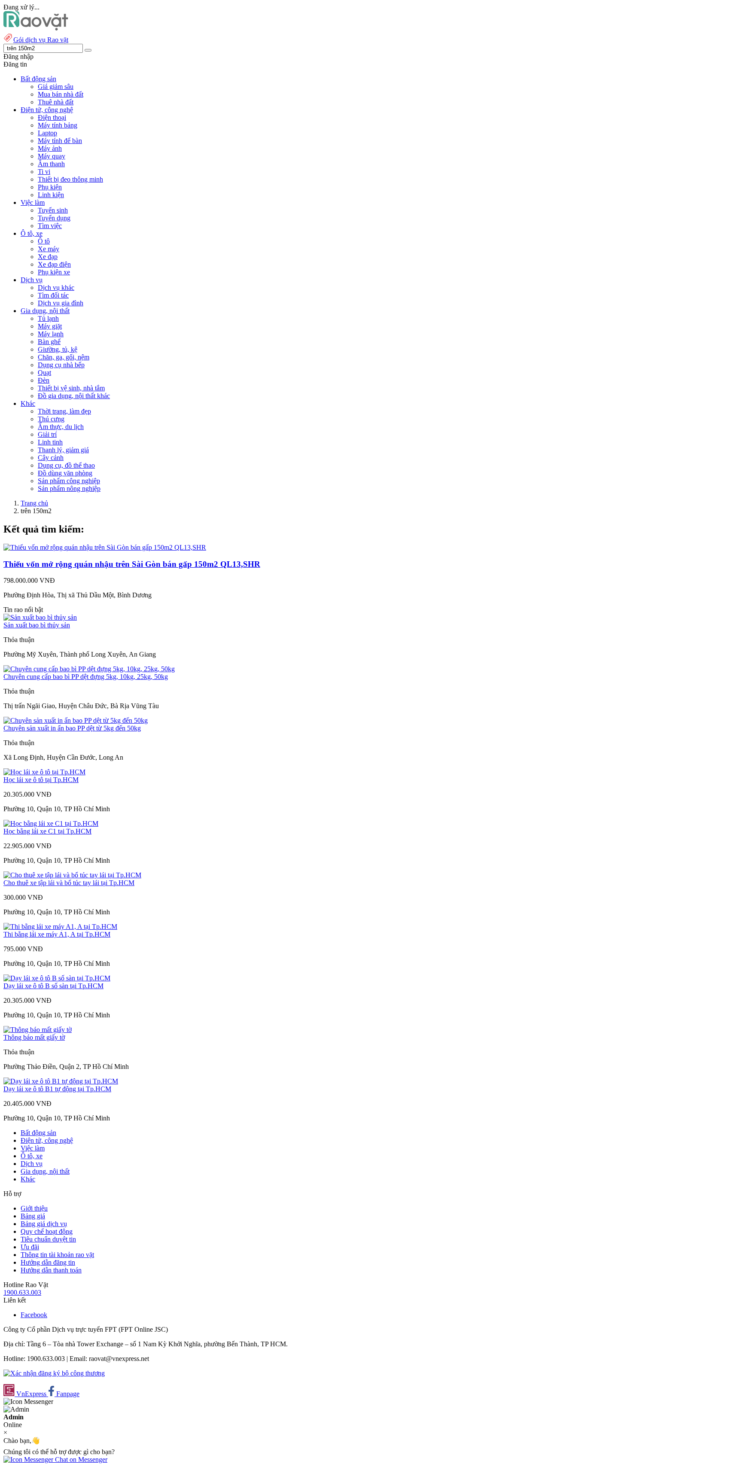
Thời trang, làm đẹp (64, 411)
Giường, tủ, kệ (57, 349)
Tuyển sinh (53, 210)
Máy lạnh (51, 334)
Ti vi (44, 171)
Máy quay (51, 156)
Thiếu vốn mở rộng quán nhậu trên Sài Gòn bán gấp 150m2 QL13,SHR (131, 564)
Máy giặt (50, 326)
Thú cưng (51, 419)
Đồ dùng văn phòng (65, 473)
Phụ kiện (50, 187)
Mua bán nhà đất (60, 94)
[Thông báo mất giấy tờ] (37, 1029)
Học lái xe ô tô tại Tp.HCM (41, 779)
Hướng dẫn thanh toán (51, 1270)
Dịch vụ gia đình (60, 303)
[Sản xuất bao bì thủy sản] (40, 617)
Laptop (47, 133)
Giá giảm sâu (55, 86)
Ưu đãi (30, 1247)
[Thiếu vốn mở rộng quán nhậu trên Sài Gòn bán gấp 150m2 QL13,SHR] (104, 547)
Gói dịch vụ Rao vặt (40, 39)
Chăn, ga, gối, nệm (63, 357)
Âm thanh (51, 163)
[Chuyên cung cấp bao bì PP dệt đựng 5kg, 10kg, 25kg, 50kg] (89, 669)
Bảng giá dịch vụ (44, 1223)
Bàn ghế (49, 341)
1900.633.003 (22, 1292)
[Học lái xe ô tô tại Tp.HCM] (44, 772)
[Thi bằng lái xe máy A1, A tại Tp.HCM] (60, 926)
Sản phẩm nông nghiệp (69, 488)
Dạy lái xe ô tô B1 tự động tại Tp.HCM (57, 1089)
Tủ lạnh (48, 318)
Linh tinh (50, 442)
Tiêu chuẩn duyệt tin (48, 1239)
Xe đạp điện (54, 264)
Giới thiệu (34, 1208)
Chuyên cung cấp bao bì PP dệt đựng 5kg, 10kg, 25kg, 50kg (85, 676)
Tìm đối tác (53, 295)
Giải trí (47, 434)
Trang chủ (34, 503)
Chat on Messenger (80, 1459)
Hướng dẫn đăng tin (48, 1262)
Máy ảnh (50, 148)
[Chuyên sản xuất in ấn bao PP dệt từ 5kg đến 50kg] (75, 720)
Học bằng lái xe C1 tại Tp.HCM (47, 831)
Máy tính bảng (57, 125)
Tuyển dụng (54, 218)
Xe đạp (48, 256)
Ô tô (44, 241)
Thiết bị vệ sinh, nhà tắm (71, 388)
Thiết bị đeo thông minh (70, 179)
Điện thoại (52, 117)
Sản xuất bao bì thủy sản (36, 625)
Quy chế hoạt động (47, 1231)
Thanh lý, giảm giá (63, 449)
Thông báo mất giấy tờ (34, 1037)
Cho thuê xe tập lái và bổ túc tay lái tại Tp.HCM (68, 882)
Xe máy (48, 249)
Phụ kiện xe (54, 272)
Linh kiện (51, 194)
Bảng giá (33, 1216)
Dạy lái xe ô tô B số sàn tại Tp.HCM (53, 985)
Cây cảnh (51, 457)
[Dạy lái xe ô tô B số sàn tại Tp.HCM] (56, 978)
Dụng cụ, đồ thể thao (66, 465)
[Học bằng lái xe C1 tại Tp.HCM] (50, 823)
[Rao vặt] (35, 28)
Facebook (34, 1314)
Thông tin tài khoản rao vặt (57, 1254)
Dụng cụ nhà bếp (61, 364)
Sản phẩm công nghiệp (69, 480)
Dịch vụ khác (56, 287)
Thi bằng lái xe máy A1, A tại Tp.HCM (56, 934)
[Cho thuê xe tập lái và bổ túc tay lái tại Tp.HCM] (72, 875)
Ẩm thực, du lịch (61, 426)
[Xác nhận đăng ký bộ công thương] (54, 1373)
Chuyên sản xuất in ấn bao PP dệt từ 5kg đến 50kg (72, 728)
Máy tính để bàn (60, 140)
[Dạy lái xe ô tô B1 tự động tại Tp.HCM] (60, 1081)
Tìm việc (50, 225)
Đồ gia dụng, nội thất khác (74, 395)
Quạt (44, 372)
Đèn (43, 380)
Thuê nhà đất (55, 102)
